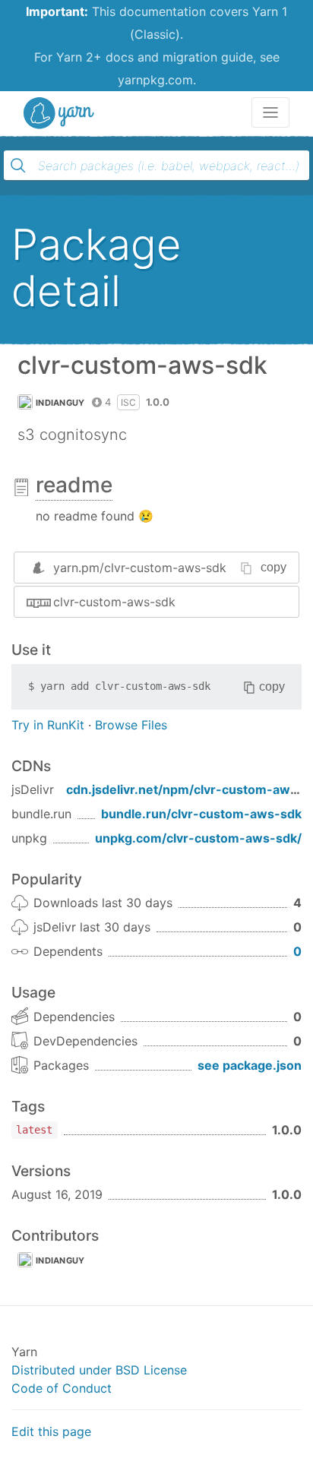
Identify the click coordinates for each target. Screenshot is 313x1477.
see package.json (250, 1065)
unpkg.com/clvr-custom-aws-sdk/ (198, 838)
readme (74, 485)
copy (273, 567)
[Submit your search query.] (18, 165)
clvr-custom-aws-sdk (114, 601)
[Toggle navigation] (270, 112)
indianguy (60, 402)
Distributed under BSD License (99, 1369)
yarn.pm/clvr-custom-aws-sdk (139, 567)
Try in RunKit (47, 724)
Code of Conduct (61, 1388)
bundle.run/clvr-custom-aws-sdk (201, 813)
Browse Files (131, 724)
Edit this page (51, 1431)
